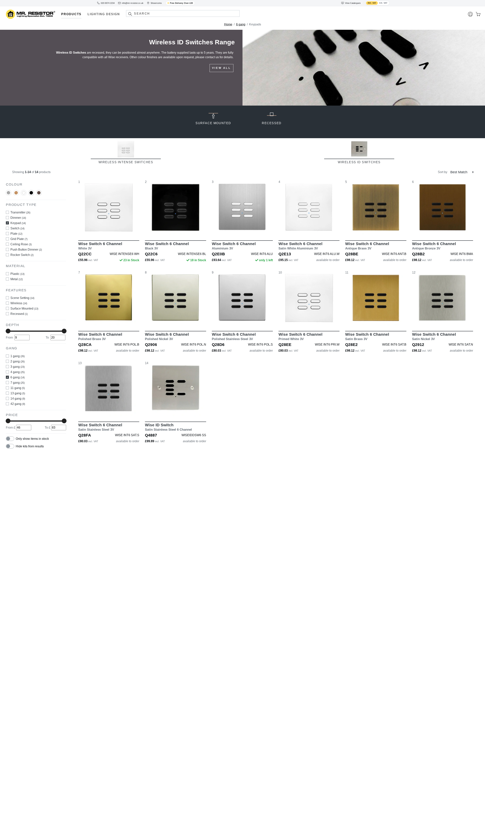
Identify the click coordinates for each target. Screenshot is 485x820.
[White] (23, 194)
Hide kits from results (30, 446)
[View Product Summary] (126, 229)
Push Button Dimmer (26, 249)
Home (228, 24)
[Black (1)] (31, 192)
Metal (16, 279)
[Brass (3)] (16, 192)
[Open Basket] (478, 14)
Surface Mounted (24, 308)
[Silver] (8, 194)
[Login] (470, 14)
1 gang (17, 356)
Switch (17, 228)
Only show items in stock (32, 438)
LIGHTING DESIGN (104, 14)
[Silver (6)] (8, 192)
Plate (16, 233)
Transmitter (20, 212)
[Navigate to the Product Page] (108, 207)
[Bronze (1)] (38, 192)
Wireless (18, 303)
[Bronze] (38, 194)
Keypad (18, 223)
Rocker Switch (22, 254)
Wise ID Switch (168, 427)
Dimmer (18, 217)
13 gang (17, 393)
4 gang (17, 372)
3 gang (17, 366)
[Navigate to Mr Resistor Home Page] (30, 14)
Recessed (19, 313)
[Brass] (16, 194)
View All (221, 67)
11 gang (17, 388)
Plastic (17, 273)
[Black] (31, 194)
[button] (130, 14)
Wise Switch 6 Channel (100, 245)
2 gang (17, 361)
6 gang (240, 24)
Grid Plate (18, 239)
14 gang (17, 398)
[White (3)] (23, 192)
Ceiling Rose (21, 244)
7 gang (17, 382)
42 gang (17, 403)
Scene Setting (22, 297)
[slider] (8, 331)
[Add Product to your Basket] (91, 229)
